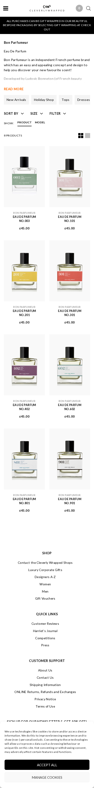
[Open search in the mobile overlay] (87, 8)
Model (40, 122)
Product (24, 122)
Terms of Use (45, 706)
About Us (45, 670)
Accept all (47, 765)
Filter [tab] (55, 113)
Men (45, 591)
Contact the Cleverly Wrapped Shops (45, 562)
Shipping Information (45, 685)
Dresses (83, 100)
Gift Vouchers (45, 598)
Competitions (45, 638)
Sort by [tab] (11, 113)
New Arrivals (16, 100)
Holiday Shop (44, 100)
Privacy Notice (45, 699)
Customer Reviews (45, 623)
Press (45, 645)
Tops (66, 100)
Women (45, 584)
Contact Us (45, 677)
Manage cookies (47, 777)
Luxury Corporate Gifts (45, 570)
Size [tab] (34, 113)
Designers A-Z (45, 577)
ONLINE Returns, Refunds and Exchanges (45, 692)
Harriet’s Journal (45, 631)
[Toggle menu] (5, 8)
